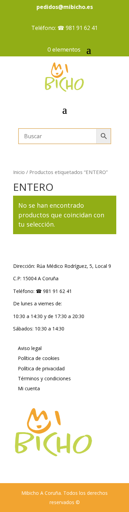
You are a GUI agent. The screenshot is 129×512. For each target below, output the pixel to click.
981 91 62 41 (82, 28)
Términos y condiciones (44, 378)
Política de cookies (39, 358)
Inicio (19, 171)
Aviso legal (30, 348)
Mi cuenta (29, 388)
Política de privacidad (41, 368)
